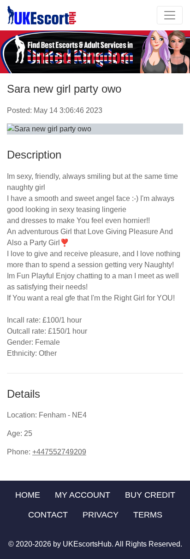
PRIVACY (101, 514)
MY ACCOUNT (82, 495)
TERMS (147, 514)
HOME (27, 495)
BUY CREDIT (150, 495)
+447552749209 (59, 452)
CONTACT (48, 514)
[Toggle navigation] (170, 15)
